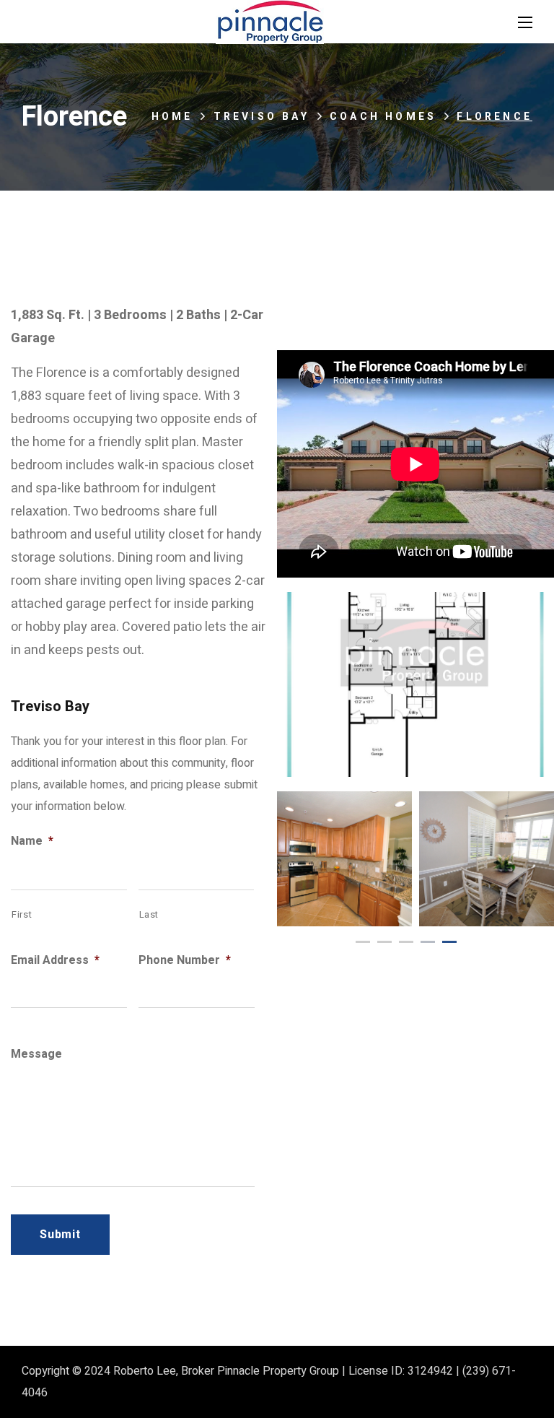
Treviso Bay (261, 116)
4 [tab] (428, 942)
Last (149, 914)
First (22, 914)
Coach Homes (383, 116)
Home (172, 116)
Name (32, 841)
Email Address (55, 960)
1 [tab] (363, 942)
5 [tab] (449, 942)
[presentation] (363, 942)
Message (36, 1054)
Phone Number (184, 960)
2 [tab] (384, 942)
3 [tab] (406, 942)
